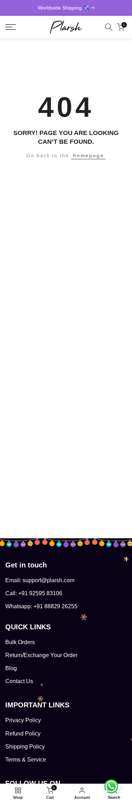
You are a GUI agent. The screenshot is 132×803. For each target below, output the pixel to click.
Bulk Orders (20, 642)
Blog (11, 668)
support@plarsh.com (48, 580)
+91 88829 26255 (55, 606)
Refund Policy (22, 734)
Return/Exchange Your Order (41, 655)
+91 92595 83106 (40, 593)
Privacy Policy (23, 720)
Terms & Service (25, 760)
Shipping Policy (25, 747)
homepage (88, 155)
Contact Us (19, 681)
